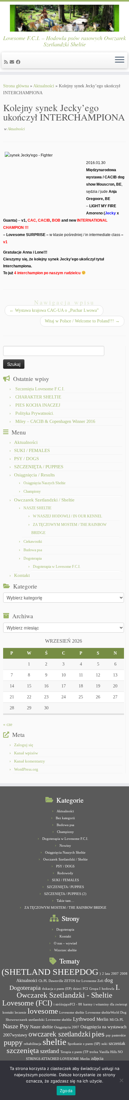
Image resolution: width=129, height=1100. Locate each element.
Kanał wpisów (26, 753)
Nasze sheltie (41, 1026)
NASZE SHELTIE (37, 508)
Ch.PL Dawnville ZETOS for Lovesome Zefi (71, 981)
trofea (94, 1052)
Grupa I (95, 988)
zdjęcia (97, 1058)
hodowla (108, 988)
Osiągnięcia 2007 (66, 1027)
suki (104, 1044)
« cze (7, 724)
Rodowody (65, 873)
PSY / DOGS (26, 458)
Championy (32, 491)
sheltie (54, 1042)
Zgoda (66, 1090)
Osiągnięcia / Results (34, 474)
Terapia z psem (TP (74, 1052)
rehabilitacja (32, 1044)
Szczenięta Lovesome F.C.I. (40, 389)
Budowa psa (32, 550)
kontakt (8, 1012)
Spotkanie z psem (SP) (84, 1044)
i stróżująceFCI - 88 (68, 1004)
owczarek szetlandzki (59, 1034)
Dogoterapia (32, 558)
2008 (123, 973)
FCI (85, 988)
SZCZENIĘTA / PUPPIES (38, 466)
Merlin (102, 1019)
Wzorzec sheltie (65, 950)
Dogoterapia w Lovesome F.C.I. (56, 566)
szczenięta (23, 1050)
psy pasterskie (116, 1035)
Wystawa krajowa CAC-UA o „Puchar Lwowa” (54, 310)
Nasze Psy (16, 1026)
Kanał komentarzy (29, 761)
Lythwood (84, 1019)
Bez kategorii (65, 818)
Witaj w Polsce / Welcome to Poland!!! (82, 321)
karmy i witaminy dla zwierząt (105, 1004)
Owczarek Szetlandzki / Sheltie (44, 499)
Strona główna (16, 86)
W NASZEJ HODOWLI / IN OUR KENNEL (67, 516)
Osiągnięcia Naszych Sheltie (44, 483)
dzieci (77, 988)
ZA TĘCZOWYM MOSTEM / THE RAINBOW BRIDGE (65, 907)
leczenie (20, 1012)
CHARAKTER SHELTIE (38, 397)
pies (98, 1034)
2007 (115, 973)
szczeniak (117, 1043)
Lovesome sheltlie (59, 1019)
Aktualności (43, 86)
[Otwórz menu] (119, 60)
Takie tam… (65, 900)
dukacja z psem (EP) (57, 988)
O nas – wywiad (65, 943)
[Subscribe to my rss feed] (7, 62)
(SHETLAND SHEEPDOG (50, 972)
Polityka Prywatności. (34, 413)
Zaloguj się (23, 745)
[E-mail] (13, 62)
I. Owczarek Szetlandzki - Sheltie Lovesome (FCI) (61, 995)
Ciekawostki (32, 541)
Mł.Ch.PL (117, 1019)
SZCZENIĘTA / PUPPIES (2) (65, 894)
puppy (13, 1042)
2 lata (106, 973)
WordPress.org (26, 769)
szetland (49, 1051)
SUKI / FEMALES (32, 450)
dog (109, 980)
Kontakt (22, 575)
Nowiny (65, 845)
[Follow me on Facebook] (19, 62)
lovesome (43, 1011)
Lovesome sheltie (71, 1012)
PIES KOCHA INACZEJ (37, 405)
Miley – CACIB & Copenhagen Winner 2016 (55, 421)
